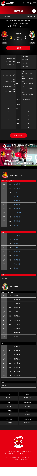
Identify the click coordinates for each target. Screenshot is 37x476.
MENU (34, 11)
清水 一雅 (17, 264)
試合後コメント (18, 135)
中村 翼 (16, 247)
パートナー (31, 453)
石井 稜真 (17, 221)
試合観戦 (16, 451)
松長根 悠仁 (17, 200)
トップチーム (24, 451)
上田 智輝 (17, 235)
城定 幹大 (17, 209)
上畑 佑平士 (17, 213)
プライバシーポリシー (13, 459)
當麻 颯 (16, 239)
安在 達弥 (17, 188)
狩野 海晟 (17, 251)
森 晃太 (16, 225)
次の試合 (29, 16)
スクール (19, 453)
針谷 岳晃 (17, 204)
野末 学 (16, 192)
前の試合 (7, 16)
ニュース (3, 451)
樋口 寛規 (17, 217)
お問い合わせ (24, 459)
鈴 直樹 (16, 243)
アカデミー (11, 453)
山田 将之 (17, 196)
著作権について (26, 457)
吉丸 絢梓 (17, 184)
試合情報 (18, 48)
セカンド (5, 453)
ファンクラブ (32, 451)
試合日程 (10, 451)
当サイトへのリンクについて (13, 457)
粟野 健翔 (17, 260)
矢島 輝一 (17, 268)
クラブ (24, 453)
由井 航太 (17, 256)
